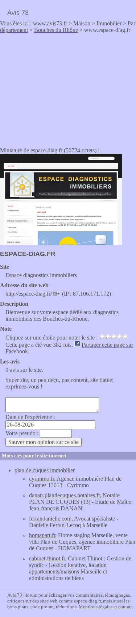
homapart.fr (42, 535)
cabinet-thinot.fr (47, 558)
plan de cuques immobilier (45, 470)
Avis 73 (18, 12)
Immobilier (108, 23)
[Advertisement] (61, 88)
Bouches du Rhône (56, 30)
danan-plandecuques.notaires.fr (64, 495)
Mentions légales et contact (106, 606)
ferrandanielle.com (50, 518)
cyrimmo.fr (41, 479)
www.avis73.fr (50, 23)
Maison (81, 23)
